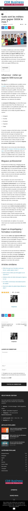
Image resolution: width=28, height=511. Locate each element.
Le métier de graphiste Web (21, 324)
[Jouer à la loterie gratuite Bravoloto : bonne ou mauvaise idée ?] (5, 430)
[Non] (26, 505)
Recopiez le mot (6, 377)
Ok (14, 508)
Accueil (2, 12)
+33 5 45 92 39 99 (13, 413)
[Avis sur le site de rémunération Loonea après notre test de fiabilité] (5, 443)
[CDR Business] (14, 3)
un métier (3, 86)
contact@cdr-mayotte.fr (12, 410)
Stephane (5, 24)
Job (6, 12)
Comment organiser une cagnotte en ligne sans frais (7, 325)
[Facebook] (14, 499)
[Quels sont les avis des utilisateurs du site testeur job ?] (5, 436)
